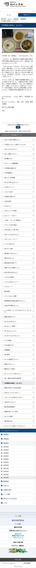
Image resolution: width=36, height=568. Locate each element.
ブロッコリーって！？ (11, 239)
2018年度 (6, 465)
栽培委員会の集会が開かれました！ (15, 301)
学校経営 (6, 439)
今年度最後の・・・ (10, 173)
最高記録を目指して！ (11, 263)
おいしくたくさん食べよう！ (13, 373)
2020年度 (6, 459)
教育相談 (6, 481)
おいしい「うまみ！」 (11, 215)
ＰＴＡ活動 (6, 494)
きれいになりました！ (11, 149)
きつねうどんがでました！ (12, 335)
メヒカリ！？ (8, 286)
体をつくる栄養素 (9, 177)
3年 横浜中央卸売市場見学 (12, 378)
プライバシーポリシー (9, 563)
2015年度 (6, 474)
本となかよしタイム (10, 331)
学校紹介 (6, 434)
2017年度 (6, 468)
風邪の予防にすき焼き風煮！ (13, 388)
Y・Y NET (18, 524)
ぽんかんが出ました (10, 321)
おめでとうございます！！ (12, 392)
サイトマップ (18, 566)
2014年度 (23, 19)
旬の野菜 (7, 354)
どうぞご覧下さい (9, 244)
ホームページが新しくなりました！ (15, 426)
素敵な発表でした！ (10, 317)
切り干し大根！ (9, 248)
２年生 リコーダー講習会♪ (12, 220)
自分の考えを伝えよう (11, 272)
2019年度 (6, 462)
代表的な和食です (9, 196)
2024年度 (6, 447)
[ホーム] (18, 4)
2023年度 (6, 450)
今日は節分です (9, 345)
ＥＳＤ (5, 503)
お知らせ (6, 485)
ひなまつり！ (8, 206)
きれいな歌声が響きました (12, 139)
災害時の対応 (7, 490)
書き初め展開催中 (9, 407)
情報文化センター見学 (11, 411)
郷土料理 (7, 291)
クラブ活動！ (8, 340)
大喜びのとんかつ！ (10, 402)
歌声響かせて (8, 158)
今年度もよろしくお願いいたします (15, 144)
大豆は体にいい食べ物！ (11, 229)
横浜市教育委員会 (18, 520)
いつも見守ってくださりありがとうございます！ (17, 311)
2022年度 (6, 453)
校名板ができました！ (11, 253)
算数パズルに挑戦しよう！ (12, 267)
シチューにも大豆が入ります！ (13, 397)
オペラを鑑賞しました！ (11, 359)
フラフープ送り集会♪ (10, 225)
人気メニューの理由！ (11, 210)
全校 (18, 127)
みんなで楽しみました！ (11, 182)
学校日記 (16, 19)
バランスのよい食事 (10, 296)
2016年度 (6, 471)
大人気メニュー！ (9, 187)
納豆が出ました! (9, 258)
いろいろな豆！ (9, 192)
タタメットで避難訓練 (11, 163)
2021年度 (6, 456)
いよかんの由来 (9, 277)
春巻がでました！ (9, 364)
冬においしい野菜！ (10, 326)
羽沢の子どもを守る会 (10, 498)
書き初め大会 (8, 421)
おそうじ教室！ (9, 416)
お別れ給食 (7, 201)
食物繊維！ (7, 350)
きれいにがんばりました (11, 234)
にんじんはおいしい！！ (11, 282)
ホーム (9, 15)
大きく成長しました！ (11, 154)
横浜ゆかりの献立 (9, 369)
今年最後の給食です (10, 168)
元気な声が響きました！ (11, 305)
